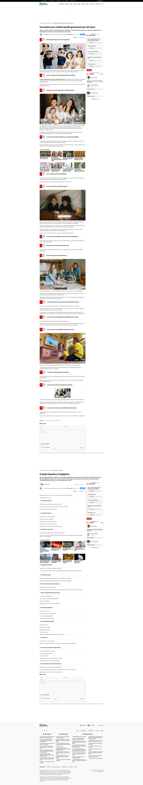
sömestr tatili (58, 420)
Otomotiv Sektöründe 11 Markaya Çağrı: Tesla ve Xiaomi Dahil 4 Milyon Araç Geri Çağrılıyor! (46, 751)
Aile (48, 420)
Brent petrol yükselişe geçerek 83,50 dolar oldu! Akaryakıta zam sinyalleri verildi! (95, 752)
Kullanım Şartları (83, 730)
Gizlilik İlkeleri (90, 730)
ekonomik (53, 420)
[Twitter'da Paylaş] (80, 37)
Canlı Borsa (92, 3)
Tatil (50, 420)
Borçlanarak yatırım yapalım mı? (94, 58)
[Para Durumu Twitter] (42, 730)
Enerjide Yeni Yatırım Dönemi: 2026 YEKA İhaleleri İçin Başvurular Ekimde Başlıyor (79, 742)
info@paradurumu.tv (80, 484)
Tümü (101, 74)
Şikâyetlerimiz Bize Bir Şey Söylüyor (79, 736)
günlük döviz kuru (64, 766)
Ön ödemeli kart (92, 46)
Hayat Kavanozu (90, 89)
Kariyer (87, 3)
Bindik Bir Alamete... (91, 96)
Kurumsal (97, 730)
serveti (76, 766)
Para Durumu (42, 23)
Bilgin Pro (101, 771)
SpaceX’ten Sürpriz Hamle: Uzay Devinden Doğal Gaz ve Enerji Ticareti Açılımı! (46, 747)
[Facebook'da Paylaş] (77, 37)
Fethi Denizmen (93, 77)
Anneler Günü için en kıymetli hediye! (95, 758)
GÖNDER (82, 447)
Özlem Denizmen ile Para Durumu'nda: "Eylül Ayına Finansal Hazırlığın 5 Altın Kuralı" (47, 758)
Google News (63, 34)
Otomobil (75, 3)
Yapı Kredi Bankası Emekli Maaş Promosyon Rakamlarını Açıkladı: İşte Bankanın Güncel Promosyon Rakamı (79, 750)
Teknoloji (83, 3)
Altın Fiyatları (61, 3)
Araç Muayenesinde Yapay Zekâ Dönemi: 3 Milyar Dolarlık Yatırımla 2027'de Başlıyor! (46, 740)
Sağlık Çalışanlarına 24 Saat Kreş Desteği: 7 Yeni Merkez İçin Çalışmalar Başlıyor (63, 740)
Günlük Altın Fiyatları (56, 766)
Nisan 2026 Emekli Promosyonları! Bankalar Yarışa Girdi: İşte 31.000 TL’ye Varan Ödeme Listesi (79, 746)
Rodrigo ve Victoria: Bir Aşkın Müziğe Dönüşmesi (94, 81)
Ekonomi (67, 3)
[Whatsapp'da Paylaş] (84, 37)
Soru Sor (89, 70)
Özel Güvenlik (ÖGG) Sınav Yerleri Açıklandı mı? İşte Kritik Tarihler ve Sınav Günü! (79, 760)
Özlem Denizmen (94, 84)
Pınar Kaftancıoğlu (94, 93)
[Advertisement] (34, 24)
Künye (77, 730)
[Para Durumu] (44, 4)
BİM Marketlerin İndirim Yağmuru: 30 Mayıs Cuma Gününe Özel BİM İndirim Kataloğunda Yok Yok (95, 737)
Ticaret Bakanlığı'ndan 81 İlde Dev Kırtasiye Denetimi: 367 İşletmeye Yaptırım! (62, 756)
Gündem (97, 3)
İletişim (102, 730)
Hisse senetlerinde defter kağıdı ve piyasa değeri (94, 39)
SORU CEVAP (91, 35)
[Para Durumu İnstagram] (44, 730)
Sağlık (79, 3)
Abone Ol (82, 34)
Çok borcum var (91, 64)
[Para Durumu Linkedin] (46, 730)
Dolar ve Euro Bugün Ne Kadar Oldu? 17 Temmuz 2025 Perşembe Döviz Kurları (79, 753)
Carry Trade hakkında (93, 51)
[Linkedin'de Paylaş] (82, 37)
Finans (71, 3)
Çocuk (45, 420)
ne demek (71, 766)
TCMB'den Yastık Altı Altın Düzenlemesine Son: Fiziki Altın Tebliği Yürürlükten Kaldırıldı (47, 754)
